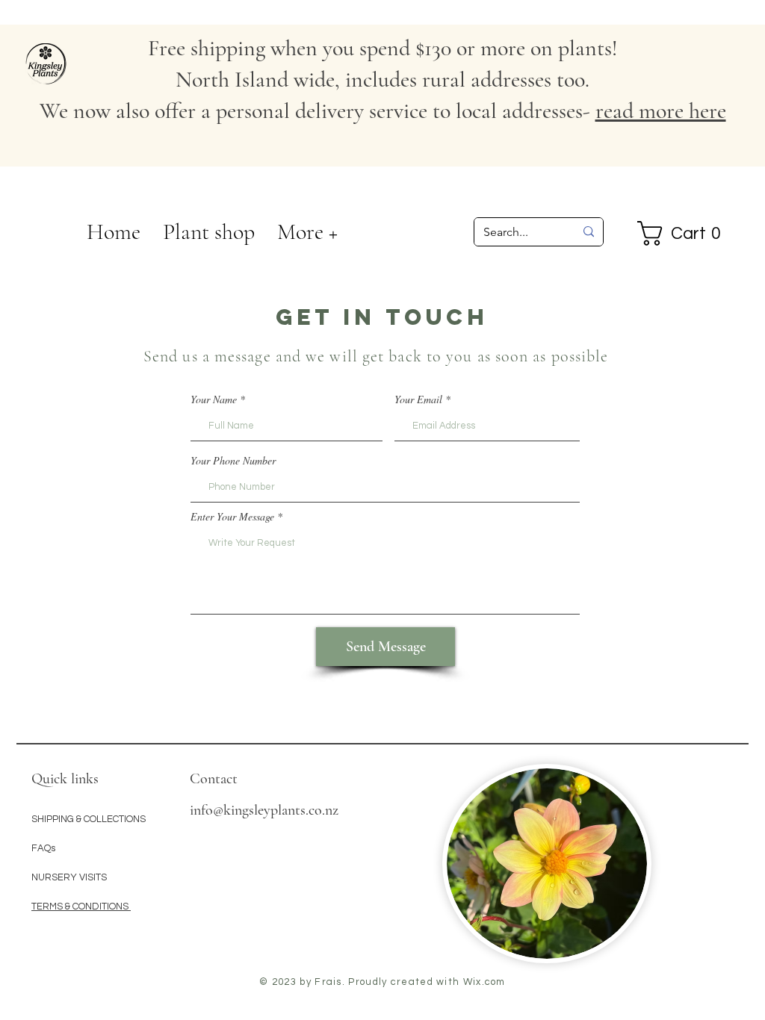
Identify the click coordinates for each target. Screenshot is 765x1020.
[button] (307, 232)
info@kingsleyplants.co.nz (264, 810)
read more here (660, 111)
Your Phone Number (233, 460)
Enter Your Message (232, 516)
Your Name (214, 399)
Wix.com (484, 982)
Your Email (418, 399)
